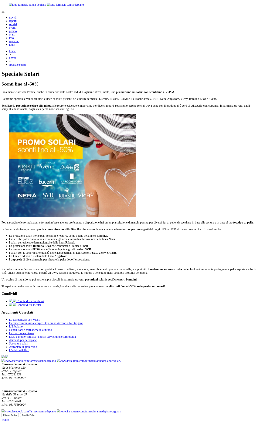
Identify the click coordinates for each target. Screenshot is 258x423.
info (11, 37)
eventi (12, 27)
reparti (13, 20)
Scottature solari (18, 343)
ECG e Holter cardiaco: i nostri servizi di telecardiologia (42, 336)
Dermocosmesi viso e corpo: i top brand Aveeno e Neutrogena (46, 323)
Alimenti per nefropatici (23, 340)
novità (12, 17)
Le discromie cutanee (21, 333)
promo (13, 31)
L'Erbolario (16, 326)
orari (12, 34)
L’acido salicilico (19, 350)
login (12, 44)
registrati (14, 41)
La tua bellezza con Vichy (24, 319)
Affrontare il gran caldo (23, 346)
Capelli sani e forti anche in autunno (30, 329)
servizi (13, 24)
